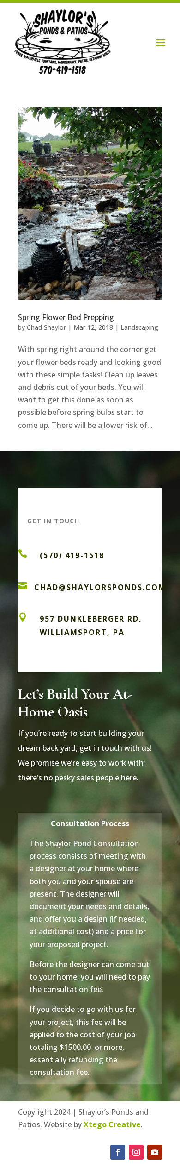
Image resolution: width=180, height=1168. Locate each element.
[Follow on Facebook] (117, 1152)
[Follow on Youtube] (154, 1152)
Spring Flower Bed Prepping (66, 317)
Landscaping (139, 327)
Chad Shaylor (46, 327)
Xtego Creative (112, 1124)
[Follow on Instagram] (136, 1152)
